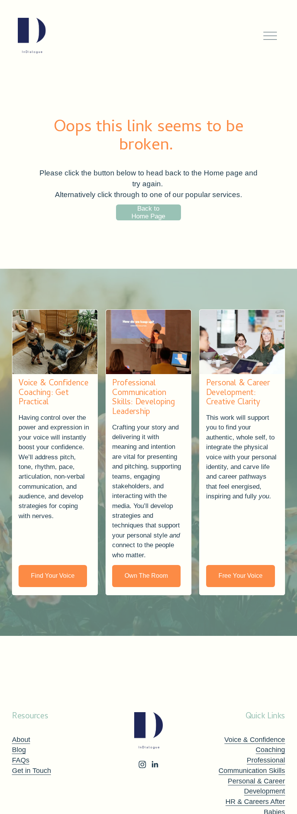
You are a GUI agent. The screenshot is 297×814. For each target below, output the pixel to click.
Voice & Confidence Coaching (254, 745)
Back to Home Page (148, 212)
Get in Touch (31, 771)
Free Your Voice (240, 575)
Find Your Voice (53, 575)
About (21, 740)
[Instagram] (142, 764)
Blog (19, 750)
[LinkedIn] (155, 764)
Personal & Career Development (256, 786)
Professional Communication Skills (251, 765)
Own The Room (146, 575)
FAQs (20, 760)
